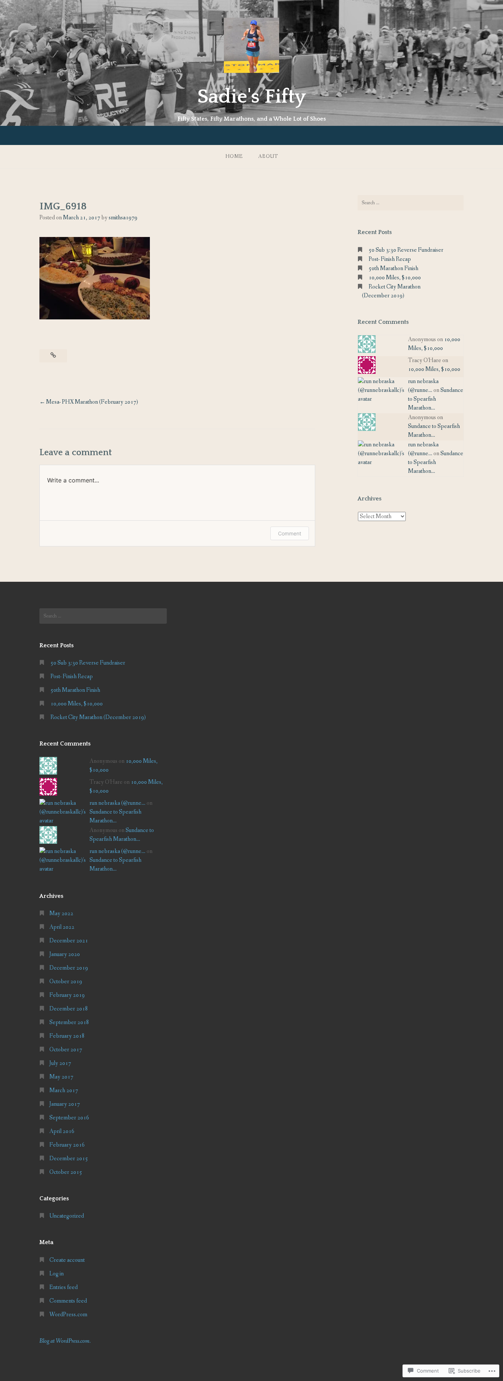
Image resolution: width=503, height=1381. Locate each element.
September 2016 (69, 1118)
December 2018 (68, 1009)
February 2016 (67, 1145)
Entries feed (63, 1287)
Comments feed (68, 1301)
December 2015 (68, 1158)
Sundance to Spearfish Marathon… (435, 399)
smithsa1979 (123, 218)
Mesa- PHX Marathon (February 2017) (92, 402)
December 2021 (68, 941)
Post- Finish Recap (390, 259)
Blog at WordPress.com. (65, 1341)
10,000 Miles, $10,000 (395, 277)
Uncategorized (66, 1216)
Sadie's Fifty (251, 97)
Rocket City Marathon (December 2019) (98, 717)
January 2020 (64, 954)
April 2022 (61, 927)
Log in (56, 1274)
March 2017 (63, 1090)
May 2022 (61, 913)
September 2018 (69, 1022)
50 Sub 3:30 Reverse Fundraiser (406, 250)
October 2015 (65, 1172)
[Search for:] (411, 202)
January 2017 (64, 1104)
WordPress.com (68, 1314)
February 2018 (67, 1036)
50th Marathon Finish (393, 268)
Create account (67, 1260)
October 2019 (65, 981)
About (268, 156)
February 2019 (67, 995)
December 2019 (68, 968)
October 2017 (65, 1050)
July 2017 (60, 1063)
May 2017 (61, 1077)
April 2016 (61, 1131)
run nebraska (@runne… (117, 803)
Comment (289, 533)
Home (234, 156)
